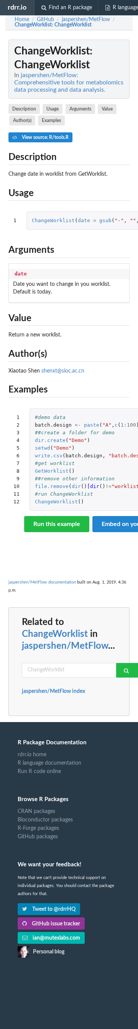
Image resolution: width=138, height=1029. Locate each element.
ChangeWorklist (53, 220)
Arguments (80, 109)
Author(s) (22, 120)
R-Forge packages (38, 828)
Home (22, 19)
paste (91, 425)
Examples (51, 120)
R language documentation (49, 763)
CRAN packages (36, 811)
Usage (52, 109)
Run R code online (39, 771)
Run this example (56, 524)
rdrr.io (17, 7)
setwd (42, 448)
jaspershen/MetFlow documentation (42, 582)
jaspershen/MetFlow (65, 646)
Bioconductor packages (45, 820)
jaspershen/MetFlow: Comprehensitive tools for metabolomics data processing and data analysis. (68, 82)
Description (24, 109)
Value (107, 109)
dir (76, 486)
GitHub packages (38, 836)
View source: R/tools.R (45, 137)
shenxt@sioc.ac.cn (62, 371)
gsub (105, 220)
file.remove (52, 486)
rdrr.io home (32, 754)
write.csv (48, 455)
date (84, 220)
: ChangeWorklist (53, 25)
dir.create (50, 440)
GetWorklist (52, 471)
